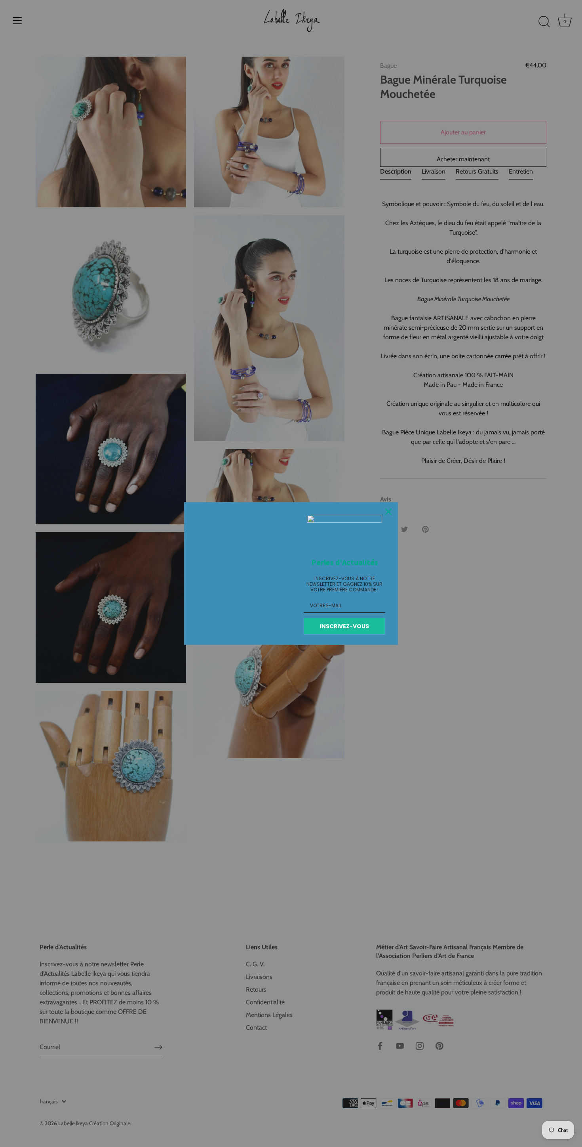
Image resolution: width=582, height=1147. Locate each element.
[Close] (388, 511)
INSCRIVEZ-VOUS (344, 626)
